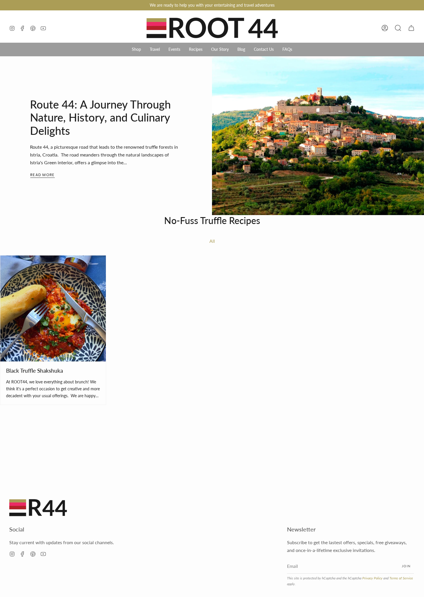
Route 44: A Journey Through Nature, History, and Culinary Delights (100, 117)
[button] (398, 28)
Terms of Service (401, 578)
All (212, 241)
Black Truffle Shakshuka (34, 370)
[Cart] (411, 28)
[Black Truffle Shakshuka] (53, 308)
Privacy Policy (372, 578)
